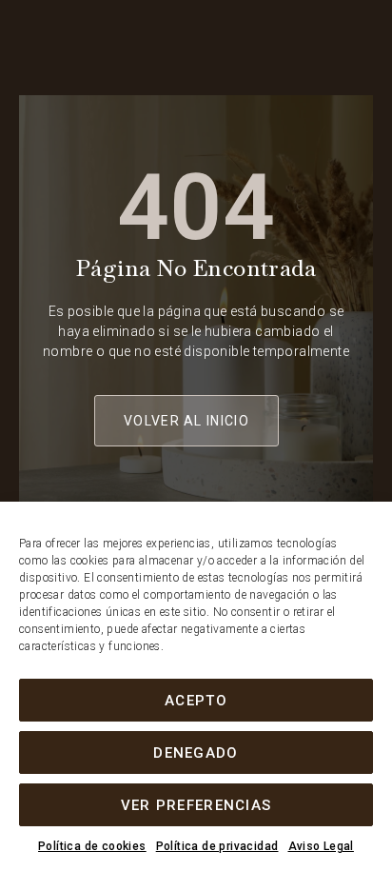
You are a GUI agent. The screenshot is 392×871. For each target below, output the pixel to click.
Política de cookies (92, 846)
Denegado (195, 753)
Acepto (196, 700)
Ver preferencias (196, 805)
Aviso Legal (321, 846)
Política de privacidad (217, 846)
